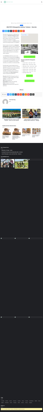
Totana (15, 23)
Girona (23, 400)
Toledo (19, 402)
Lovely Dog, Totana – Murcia (26, 135)
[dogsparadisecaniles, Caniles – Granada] (7, 320)
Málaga (2, 402)
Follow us (3, 405)
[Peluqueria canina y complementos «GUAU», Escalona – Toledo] (35, 277)
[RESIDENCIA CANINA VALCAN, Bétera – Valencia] (21, 277)
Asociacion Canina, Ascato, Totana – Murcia (36, 135)
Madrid (36, 400)
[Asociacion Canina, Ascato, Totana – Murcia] (36, 131)
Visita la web (29, 75)
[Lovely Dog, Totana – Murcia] (26, 131)
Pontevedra (6, 402)
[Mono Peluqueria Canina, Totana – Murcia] (6, 131)
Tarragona (14, 402)
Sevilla (11, 402)
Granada (26, 400)
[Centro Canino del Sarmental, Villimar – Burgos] (21, 356)
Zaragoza (30, 402)
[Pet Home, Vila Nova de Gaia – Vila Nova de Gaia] (35, 356)
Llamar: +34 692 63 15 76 (29, 56)
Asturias (10, 400)
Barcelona (14, 400)
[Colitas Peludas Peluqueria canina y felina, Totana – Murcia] (16, 131)
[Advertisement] (21, 13)
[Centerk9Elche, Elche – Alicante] (21, 164)
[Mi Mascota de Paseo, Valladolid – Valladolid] (7, 163)
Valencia (22, 402)
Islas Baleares (31, 400)
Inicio (13, 23)
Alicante (7, 400)
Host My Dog (12, 99)
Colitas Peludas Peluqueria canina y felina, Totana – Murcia (16, 138)
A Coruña (2, 400)
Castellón (19, 400)
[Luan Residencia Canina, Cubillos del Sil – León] (35, 198)
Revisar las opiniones (29, 80)
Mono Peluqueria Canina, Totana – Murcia (5, 137)
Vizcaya (26, 402)
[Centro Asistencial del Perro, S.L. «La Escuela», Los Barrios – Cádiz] (7, 277)
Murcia (21, 89)
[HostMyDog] (8, 2)
